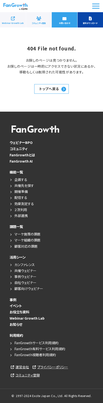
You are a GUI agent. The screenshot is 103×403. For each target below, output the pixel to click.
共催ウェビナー (25, 270)
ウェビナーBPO (21, 142)
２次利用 (20, 209)
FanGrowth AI (21, 160)
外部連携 (21, 215)
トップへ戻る (49, 88)
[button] (96, 6)
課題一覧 (16, 226)
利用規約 (16, 335)
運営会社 (22, 367)
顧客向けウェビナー (28, 288)
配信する (20, 197)
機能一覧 (16, 171)
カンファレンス (24, 264)
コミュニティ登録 (39, 23)
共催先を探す (24, 185)
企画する (20, 179)
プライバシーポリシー (52, 367)
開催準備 (21, 191)
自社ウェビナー (25, 282)
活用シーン (18, 257)
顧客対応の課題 (26, 246)
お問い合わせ (64, 23)
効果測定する (24, 203)
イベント (16, 305)
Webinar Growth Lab (13, 23)
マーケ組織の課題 (27, 240)
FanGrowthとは (22, 154)
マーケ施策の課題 (27, 234)
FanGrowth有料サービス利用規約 (41, 348)
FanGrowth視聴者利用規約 (35, 354)
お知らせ (16, 324)
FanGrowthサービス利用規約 (36, 342)
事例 (13, 299)
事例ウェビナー (25, 276)
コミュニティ (19, 148)
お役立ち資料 (19, 311)
